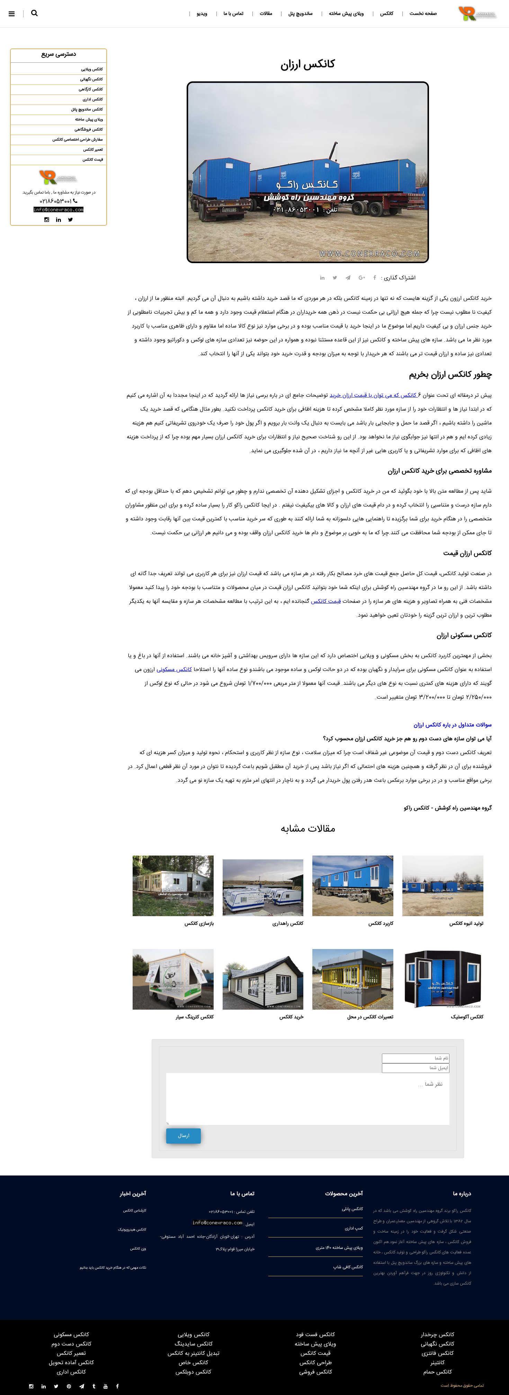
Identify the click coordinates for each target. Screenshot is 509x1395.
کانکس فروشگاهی (89, 130)
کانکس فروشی (315, 1372)
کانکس (386, 14)
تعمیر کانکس (93, 150)
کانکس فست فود (315, 1335)
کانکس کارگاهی (91, 90)
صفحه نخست (423, 14)
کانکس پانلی (352, 1209)
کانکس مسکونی (174, 669)
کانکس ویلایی (92, 69)
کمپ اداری (354, 1228)
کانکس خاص (193, 1363)
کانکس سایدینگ (194, 1344)
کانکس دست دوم (71, 1344)
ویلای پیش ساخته (346, 14)
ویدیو (202, 14)
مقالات (266, 14)
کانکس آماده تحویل (71, 1363)
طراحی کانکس (316, 1363)
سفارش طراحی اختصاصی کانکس (77, 140)
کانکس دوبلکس (193, 1372)
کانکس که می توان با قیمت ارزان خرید (374, 395)
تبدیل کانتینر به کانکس (194, 1353)
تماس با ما (233, 14)
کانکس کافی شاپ (348, 1267)
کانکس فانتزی (438, 1353)
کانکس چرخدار (437, 1335)
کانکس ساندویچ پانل (87, 110)
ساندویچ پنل (300, 14)
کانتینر (438, 1363)
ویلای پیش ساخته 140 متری (339, 1247)
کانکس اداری (93, 100)
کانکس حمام (437, 1372)
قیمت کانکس (326, 601)
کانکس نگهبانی (91, 80)
